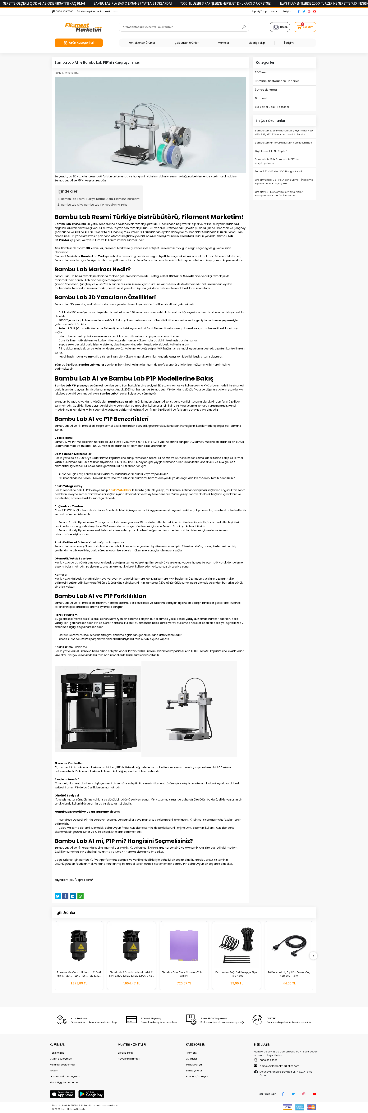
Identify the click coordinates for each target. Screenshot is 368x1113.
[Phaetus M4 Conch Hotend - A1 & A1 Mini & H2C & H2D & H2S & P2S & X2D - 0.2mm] (131, 945)
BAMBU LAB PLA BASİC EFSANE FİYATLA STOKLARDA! (133, 3)
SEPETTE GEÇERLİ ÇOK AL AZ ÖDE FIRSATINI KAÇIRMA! (44, 3)
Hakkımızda (57, 1053)
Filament (261, 98)
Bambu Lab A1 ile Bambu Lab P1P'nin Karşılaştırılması (277, 161)
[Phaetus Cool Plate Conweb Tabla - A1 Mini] (184, 945)
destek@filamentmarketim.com (279, 1066)
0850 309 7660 (268, 1060)
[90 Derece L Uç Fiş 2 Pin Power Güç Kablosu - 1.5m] (289, 945)
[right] (313, 955)
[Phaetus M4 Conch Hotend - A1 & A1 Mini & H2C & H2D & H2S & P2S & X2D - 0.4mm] (79, 945)
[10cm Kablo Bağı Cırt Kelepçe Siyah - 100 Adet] (236, 945)
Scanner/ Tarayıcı (197, 1076)
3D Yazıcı (261, 72)
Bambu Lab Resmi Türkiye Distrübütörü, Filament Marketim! (100, 199)
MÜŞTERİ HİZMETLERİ (132, 1044)
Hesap (284, 27)
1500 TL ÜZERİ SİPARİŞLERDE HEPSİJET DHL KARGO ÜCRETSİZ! (226, 3)
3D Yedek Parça (266, 90)
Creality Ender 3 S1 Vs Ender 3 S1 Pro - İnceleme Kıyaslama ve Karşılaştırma (284, 181)
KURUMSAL (57, 1044)
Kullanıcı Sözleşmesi (62, 1064)
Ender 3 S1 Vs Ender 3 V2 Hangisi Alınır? (278, 171)
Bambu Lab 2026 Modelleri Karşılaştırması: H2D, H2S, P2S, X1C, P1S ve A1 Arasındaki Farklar (284, 132)
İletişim (287, 11)
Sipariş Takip (259, 11)
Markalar (223, 43)
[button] (305, 27)
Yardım (275, 11)
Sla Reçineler (194, 1070)
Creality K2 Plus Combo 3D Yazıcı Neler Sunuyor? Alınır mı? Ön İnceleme (279, 194)
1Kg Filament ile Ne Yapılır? (271, 151)
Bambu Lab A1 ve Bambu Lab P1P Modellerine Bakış (94, 205)
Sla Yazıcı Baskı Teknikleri (272, 107)
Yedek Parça (194, 1064)
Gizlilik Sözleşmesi (61, 1059)
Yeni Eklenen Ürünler (141, 43)
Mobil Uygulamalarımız (64, 1082)
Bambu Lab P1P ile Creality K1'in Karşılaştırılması (283, 142)
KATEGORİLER (195, 1044)
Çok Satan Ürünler (187, 43)
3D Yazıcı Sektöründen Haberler (277, 81)
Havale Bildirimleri (129, 1059)
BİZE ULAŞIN (262, 1044)
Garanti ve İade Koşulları (65, 1076)
